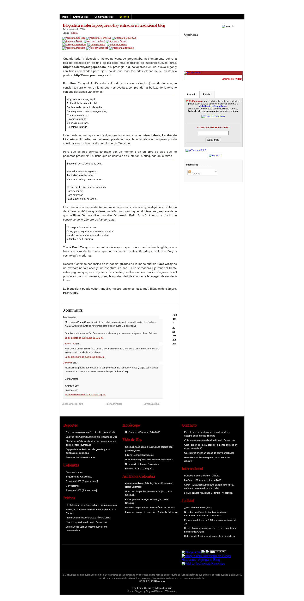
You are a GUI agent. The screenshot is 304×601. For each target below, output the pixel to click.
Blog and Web (153, 591)
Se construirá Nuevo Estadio (80, 457)
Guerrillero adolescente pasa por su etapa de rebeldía (207, 459)
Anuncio (191, 94)
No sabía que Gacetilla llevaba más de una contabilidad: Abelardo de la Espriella (205, 514)
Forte (140, 587)
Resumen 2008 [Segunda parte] (82, 481)
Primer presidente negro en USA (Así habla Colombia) (146, 501)
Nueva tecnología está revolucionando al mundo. (149, 459)
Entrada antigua (151, 404)
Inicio (65, 17)
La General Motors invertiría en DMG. (203, 480)
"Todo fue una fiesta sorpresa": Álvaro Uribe (88, 517)
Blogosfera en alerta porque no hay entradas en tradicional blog (114, 25)
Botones (124, 17)
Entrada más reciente (72, 404)
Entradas (196, 173)
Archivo (207, 94)
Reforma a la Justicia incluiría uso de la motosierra (209, 536)
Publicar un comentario (174, 329)
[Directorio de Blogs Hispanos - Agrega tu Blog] (209, 559)
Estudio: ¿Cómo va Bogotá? (139, 468)
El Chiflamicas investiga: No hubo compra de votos (91, 505)
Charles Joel (69, 343)
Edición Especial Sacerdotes (139, 455)
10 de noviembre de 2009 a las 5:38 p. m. (85, 394)
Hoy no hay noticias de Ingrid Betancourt (86, 522)
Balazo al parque (74, 472)
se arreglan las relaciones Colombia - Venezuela (208, 493)
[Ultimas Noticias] (192, 72)
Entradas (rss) (81, 17)
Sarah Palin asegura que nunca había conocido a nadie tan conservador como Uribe (208, 486)
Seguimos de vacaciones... (79, 476)
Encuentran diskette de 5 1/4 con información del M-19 (210, 522)
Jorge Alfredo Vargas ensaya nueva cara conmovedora (86, 528)
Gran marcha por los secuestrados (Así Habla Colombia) (148, 493)
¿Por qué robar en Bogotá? (198, 507)
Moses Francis (163, 587)
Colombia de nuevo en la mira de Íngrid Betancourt (209, 440)
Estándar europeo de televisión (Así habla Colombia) (151, 512)
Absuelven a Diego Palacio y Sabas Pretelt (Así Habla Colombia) (148, 485)
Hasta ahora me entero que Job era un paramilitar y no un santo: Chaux (210, 530)
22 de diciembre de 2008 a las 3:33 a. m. (85, 357)
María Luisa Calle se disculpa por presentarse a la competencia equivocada (91, 443)
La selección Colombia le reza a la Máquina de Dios (91, 436)
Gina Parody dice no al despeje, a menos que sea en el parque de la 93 (210, 447)
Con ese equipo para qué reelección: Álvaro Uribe (91, 432)
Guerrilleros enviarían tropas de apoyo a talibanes (209, 453)
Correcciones (73, 486)
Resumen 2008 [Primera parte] (81, 490)
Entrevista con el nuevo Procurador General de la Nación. (91, 511)
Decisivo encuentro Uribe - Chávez (202, 475)
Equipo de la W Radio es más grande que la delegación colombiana (88, 451)
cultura (74, 33)
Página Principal (114, 404)
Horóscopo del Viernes (136, 432)
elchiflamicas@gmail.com (213, 106)
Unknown (67, 362)
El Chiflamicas (156, 581)
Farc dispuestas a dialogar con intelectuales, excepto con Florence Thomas (206, 434)
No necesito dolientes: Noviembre (142, 464)
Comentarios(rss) (104, 17)
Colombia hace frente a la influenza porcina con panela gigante (148, 449)
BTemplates (171, 591)
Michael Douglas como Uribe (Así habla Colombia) (150, 507)
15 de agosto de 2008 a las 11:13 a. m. (84, 338)
